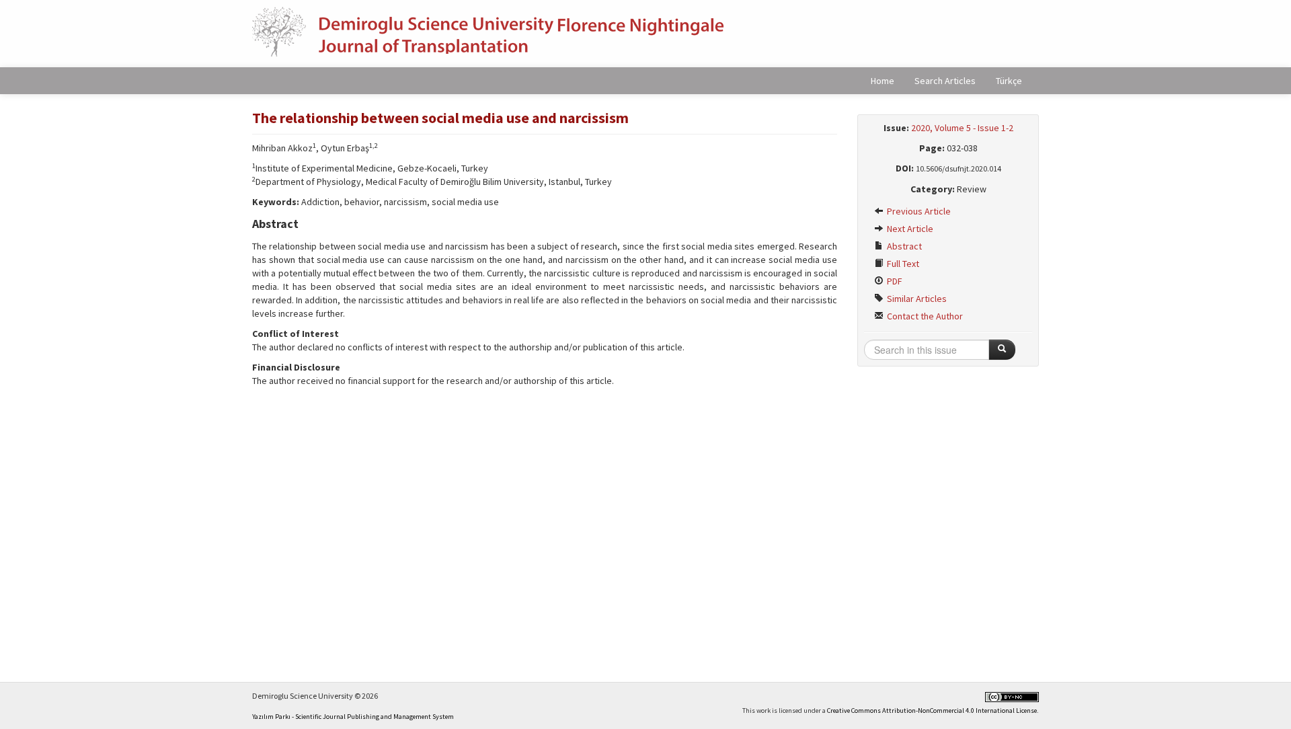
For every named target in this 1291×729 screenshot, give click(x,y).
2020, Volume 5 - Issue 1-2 (962, 128)
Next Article (909, 229)
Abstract (903, 246)
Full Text (902, 264)
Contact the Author (924, 316)
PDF (893, 281)
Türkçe (1009, 81)
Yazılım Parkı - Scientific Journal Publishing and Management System (353, 716)
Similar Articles (916, 299)
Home (882, 81)
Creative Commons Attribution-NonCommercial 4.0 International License (932, 710)
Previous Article (918, 211)
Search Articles (945, 81)
